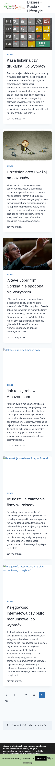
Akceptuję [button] (41, 758)
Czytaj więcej (16, 119)
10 (6, 701)
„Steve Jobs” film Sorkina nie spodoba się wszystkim (25, 286)
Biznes (10, 54)
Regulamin (13, 725)
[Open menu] (49, 6)
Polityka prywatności (35, 725)
